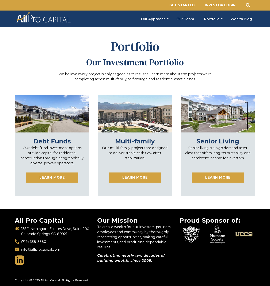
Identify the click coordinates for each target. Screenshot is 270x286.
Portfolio (212, 19)
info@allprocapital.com (40, 249)
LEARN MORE (52, 177)
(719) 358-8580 (33, 242)
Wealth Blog (241, 19)
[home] (74, 18)
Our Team (185, 19)
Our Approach (153, 19)
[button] (153, 19)
